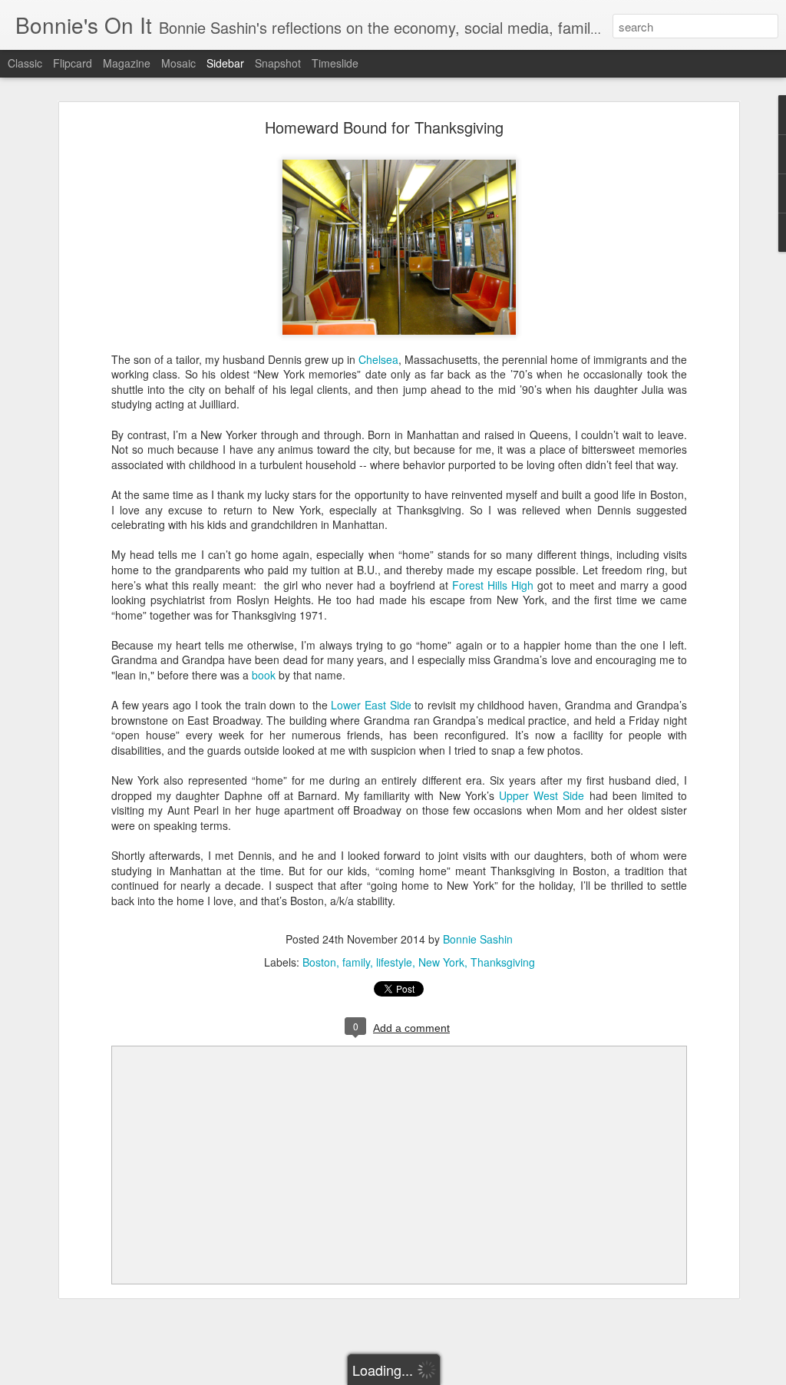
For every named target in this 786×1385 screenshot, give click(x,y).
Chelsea (378, 359)
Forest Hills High (492, 585)
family (356, 962)
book (265, 675)
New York (441, 962)
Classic (25, 63)
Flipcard (72, 63)
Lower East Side (371, 704)
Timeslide (335, 63)
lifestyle (394, 962)
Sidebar (225, 63)
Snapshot (278, 63)
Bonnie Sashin (478, 939)
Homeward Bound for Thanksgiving (384, 127)
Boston (319, 962)
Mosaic (178, 63)
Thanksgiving (503, 962)
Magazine (126, 63)
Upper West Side (541, 795)
